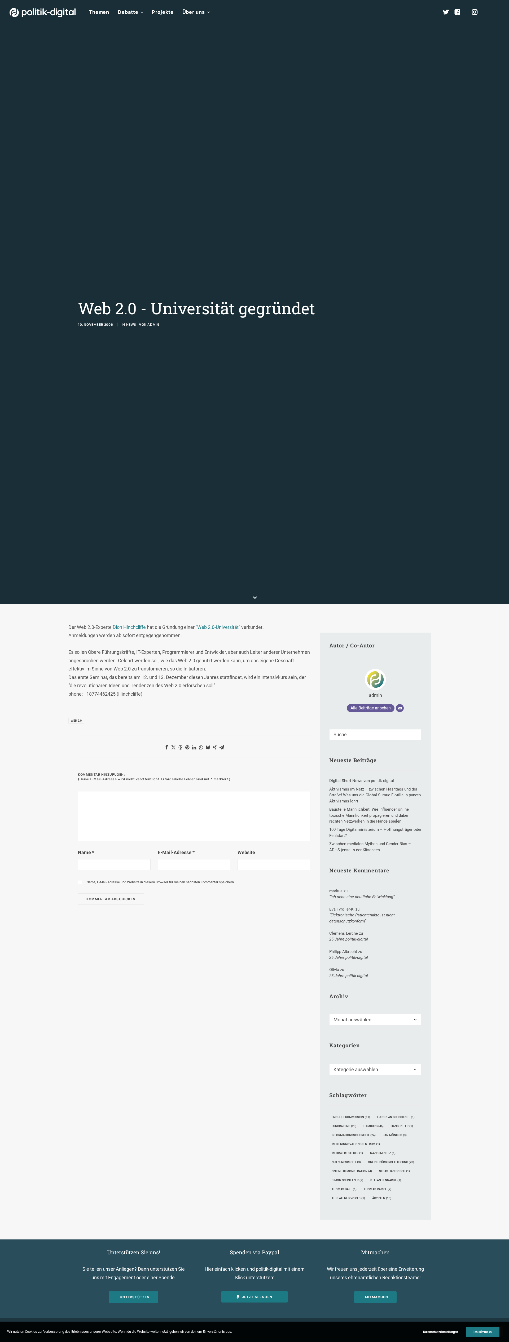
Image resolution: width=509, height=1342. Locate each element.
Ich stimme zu (482, 1332)
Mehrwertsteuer (347, 1153)
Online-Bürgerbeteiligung (391, 1162)
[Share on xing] (215, 747)
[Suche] (375, 734)
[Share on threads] (180, 747)
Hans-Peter (402, 1126)
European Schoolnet (396, 1117)
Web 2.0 (76, 720)
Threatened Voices (348, 1198)
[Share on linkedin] (194, 747)
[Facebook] (460, 12)
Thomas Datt (344, 1189)
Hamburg (373, 1126)
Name (86, 852)
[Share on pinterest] (187, 747)
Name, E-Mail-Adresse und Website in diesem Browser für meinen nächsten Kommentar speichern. (160, 882)
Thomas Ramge (377, 1189)
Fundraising (344, 1126)
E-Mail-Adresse (176, 852)
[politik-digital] (43, 12)
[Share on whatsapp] (201, 747)
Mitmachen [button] (376, 1297)
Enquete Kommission (351, 1117)
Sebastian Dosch (394, 1171)
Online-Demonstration (352, 1171)
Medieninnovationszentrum (356, 1144)
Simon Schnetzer (347, 1180)
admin (153, 324)
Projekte (162, 12)
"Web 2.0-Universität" (218, 627)
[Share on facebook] (166, 747)
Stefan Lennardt (385, 1180)
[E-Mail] (400, 708)
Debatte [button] (128, 12)
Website (246, 852)
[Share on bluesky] (208, 747)
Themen (99, 12)
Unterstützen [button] (135, 1297)
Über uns (193, 12)
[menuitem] (99, 12)
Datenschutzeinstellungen (440, 1332)
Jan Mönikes (395, 1135)
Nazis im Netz (383, 1153)
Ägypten (381, 1198)
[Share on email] (221, 747)
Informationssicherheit (354, 1135)
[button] (497, 12)
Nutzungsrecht (346, 1162)
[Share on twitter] (173, 747)
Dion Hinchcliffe (129, 627)
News (131, 324)
